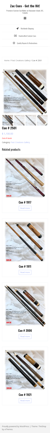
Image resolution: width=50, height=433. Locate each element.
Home (6, 60)
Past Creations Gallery (20, 60)
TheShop (42, 426)
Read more (25, 208)
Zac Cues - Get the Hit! (25, 5)
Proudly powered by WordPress (15, 426)
